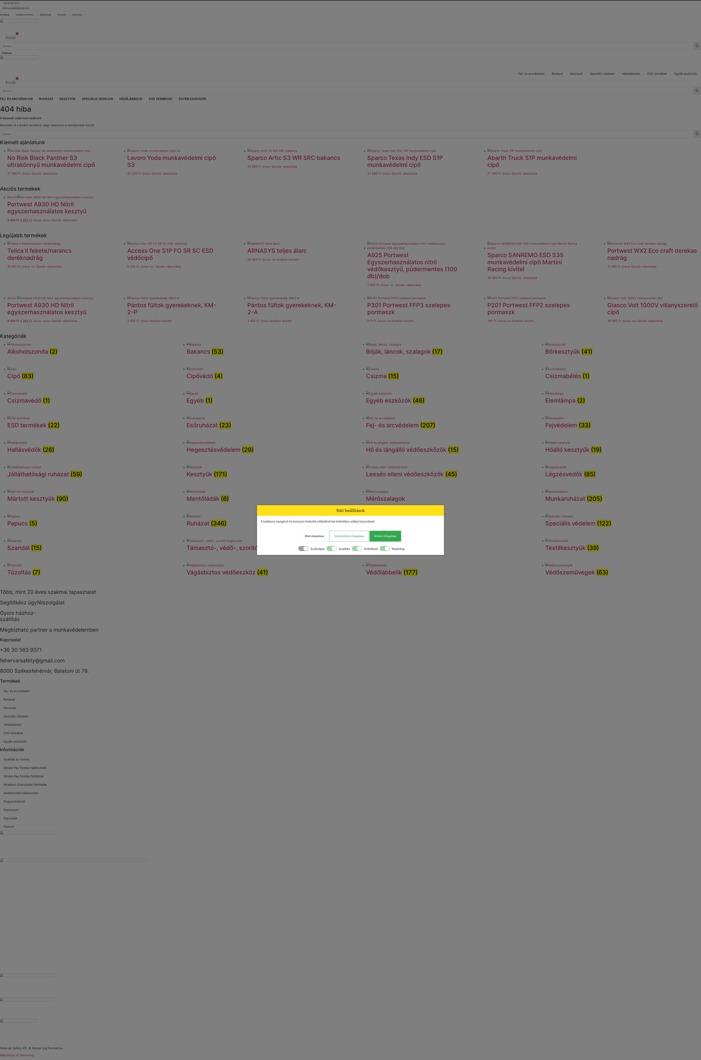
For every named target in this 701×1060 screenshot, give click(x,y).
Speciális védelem (602, 73)
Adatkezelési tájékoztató (21, 793)
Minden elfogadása (385, 536)
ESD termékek (657, 73)
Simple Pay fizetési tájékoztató (25, 768)
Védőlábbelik (631, 73)
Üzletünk (61, 15)
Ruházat (557, 73)
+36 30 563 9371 (11, 3)
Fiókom (7, 53)
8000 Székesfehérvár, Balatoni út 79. (44, 671)
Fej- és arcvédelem (531, 73)
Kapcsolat (77, 15)
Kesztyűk (576, 73)
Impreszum (11, 810)
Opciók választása (44, 173)
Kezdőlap (4, 15)
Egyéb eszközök (685, 73)
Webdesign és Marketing (17, 1055)
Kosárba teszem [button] (287, 259)
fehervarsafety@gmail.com (16, 8)
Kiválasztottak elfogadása (349, 536)
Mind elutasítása (314, 536)
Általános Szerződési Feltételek (25, 784)
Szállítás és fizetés (25, 15)
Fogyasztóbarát (14, 801)
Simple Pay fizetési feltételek (24, 776)
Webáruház (45, 15)
